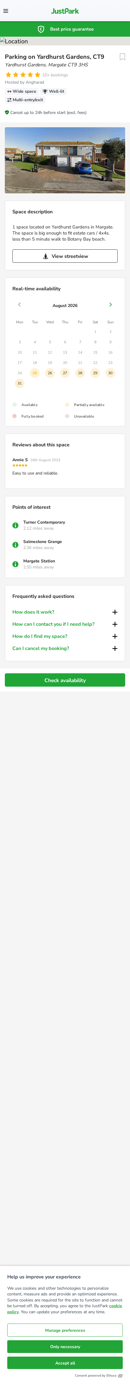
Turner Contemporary (44, 522)
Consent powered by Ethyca (95, 1375)
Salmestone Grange (42, 542)
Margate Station (39, 561)
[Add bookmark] (122, 57)
